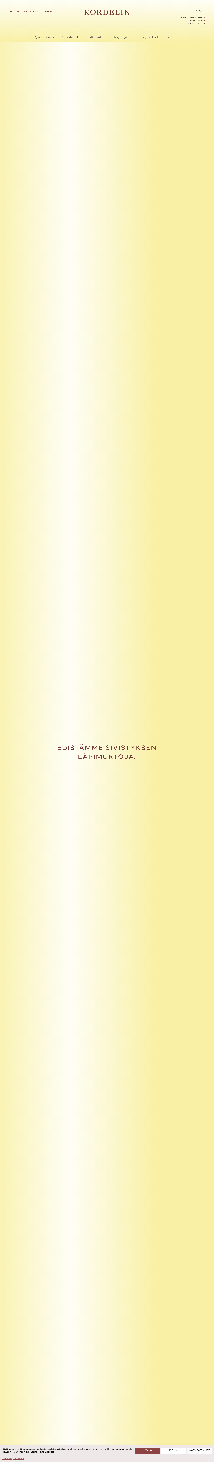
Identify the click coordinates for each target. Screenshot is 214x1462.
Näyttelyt (120, 37)
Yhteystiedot (195, 21)
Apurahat (68, 37)
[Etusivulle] (107, 13)
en (199, 11)
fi (194, 11)
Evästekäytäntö (7, 1458)
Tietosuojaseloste (18, 1458)
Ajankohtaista (44, 37)
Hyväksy (147, 1450)
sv (203, 11)
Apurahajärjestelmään (191, 18)
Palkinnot (94, 37)
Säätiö (169, 37)
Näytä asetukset (199, 1450)
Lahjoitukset (149, 37)
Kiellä (173, 1450)
